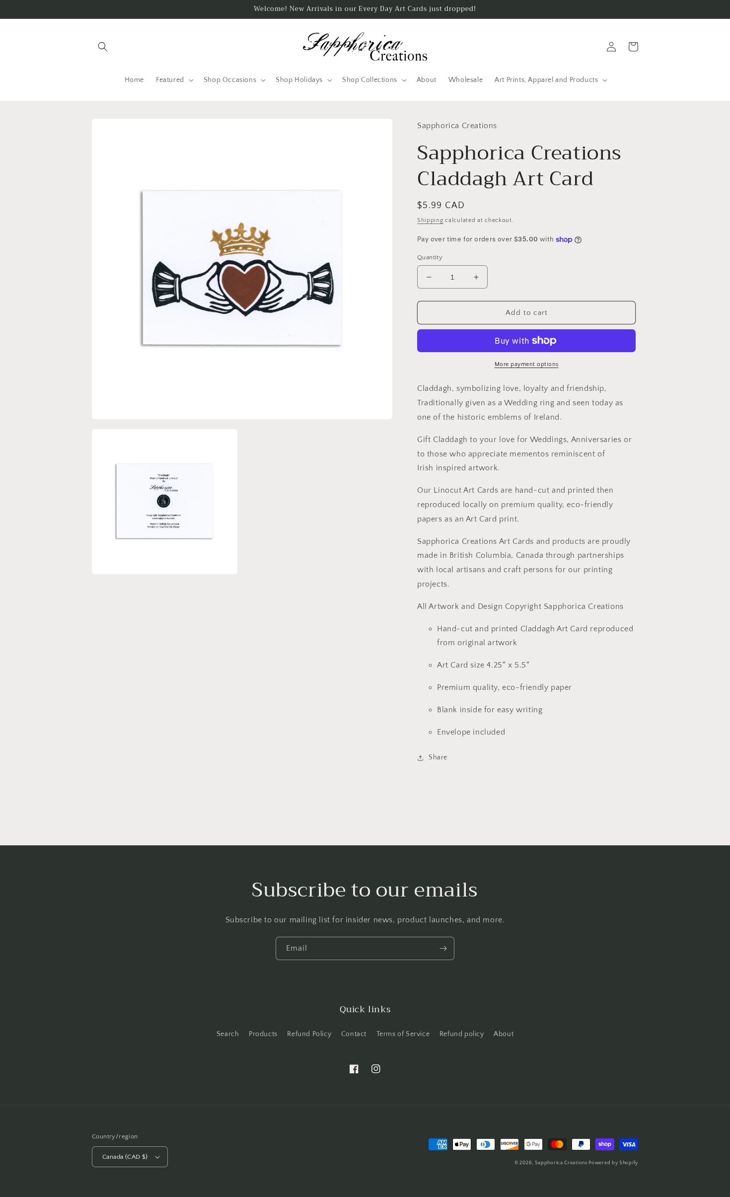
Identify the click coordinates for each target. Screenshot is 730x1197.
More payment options (527, 364)
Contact (353, 1034)
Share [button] (438, 757)
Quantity (429, 257)
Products (263, 1034)
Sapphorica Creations (562, 1163)
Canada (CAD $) (125, 1156)
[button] (103, 47)
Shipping (430, 220)
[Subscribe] (443, 948)
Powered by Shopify (613, 1163)
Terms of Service (403, 1034)
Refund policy (461, 1034)
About (503, 1034)
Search (228, 1034)
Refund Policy (309, 1034)
